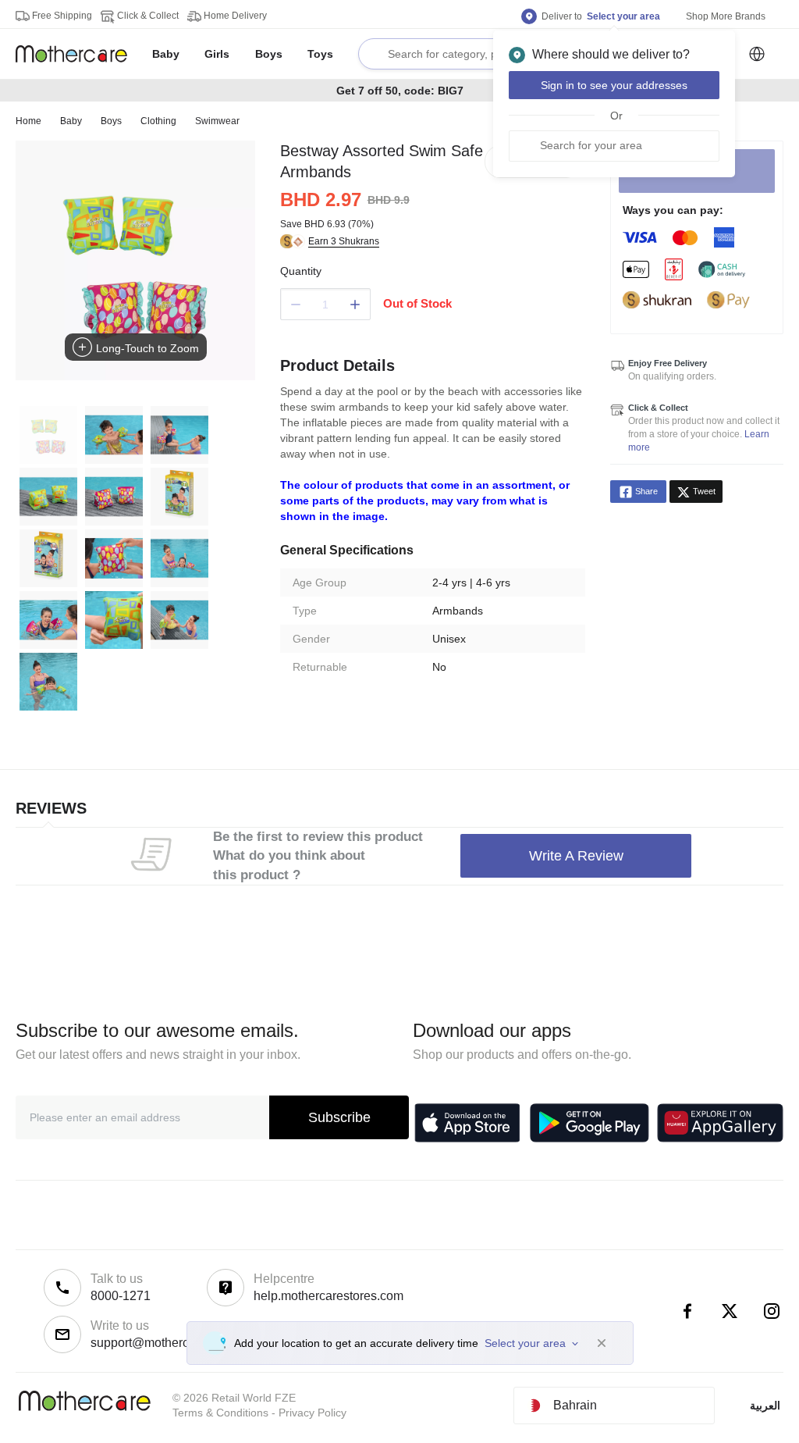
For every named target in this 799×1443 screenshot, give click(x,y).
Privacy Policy (312, 1412)
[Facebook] (687, 1311)
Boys (111, 121)
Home (28, 121)
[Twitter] (729, 1311)
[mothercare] (78, 54)
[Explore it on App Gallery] (720, 1122)
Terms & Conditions (220, 1412)
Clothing (158, 121)
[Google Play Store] (589, 1122)
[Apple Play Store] (467, 1122)
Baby (71, 121)
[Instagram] (771, 1311)
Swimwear (217, 121)
